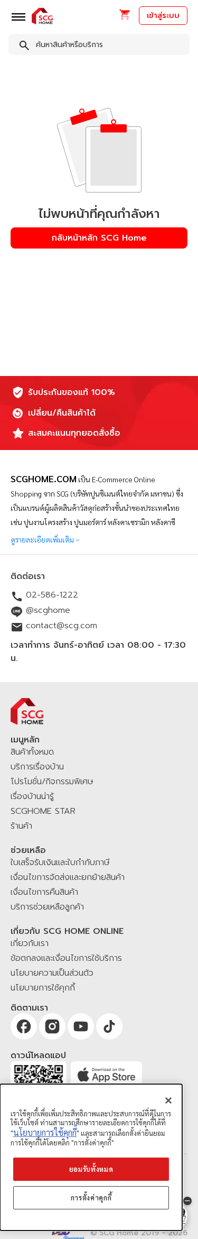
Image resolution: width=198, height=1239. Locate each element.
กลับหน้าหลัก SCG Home (99, 238)
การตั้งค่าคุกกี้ (91, 1197)
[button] (124, 17)
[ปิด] (168, 1100)
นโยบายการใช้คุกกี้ (45, 1132)
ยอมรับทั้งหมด (91, 1168)
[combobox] (99, 46)
